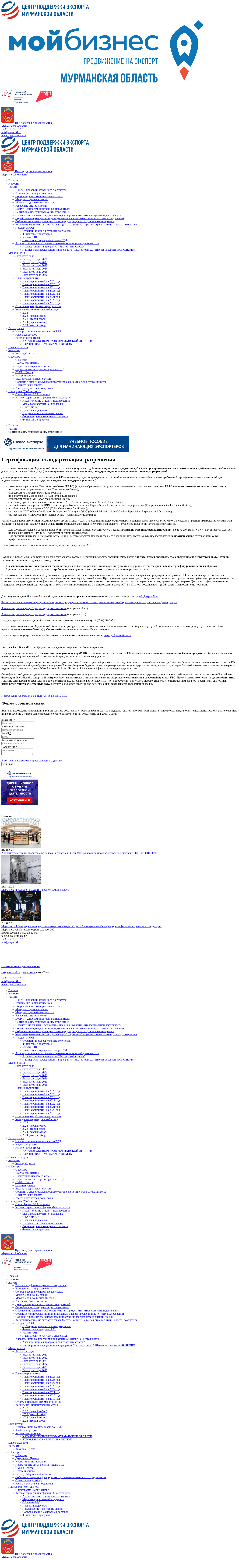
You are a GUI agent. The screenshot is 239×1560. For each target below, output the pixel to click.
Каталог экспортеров (28, 337)
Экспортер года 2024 (34, 268)
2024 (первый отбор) (34, 322)
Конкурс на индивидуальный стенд (36, 309)
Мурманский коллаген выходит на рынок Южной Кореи (35, 889)
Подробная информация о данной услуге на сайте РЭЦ (34, 695)
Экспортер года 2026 (34, 274)
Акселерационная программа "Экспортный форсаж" (53, 246)
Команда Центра (25, 353)
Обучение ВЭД (31, 406)
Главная (13, 180)
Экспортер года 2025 (34, 271)
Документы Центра (27, 362)
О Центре (14, 356)
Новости (13, 183)
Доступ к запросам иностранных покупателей (43, 208)
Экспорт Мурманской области (33, 378)
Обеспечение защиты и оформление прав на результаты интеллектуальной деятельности (68, 215)
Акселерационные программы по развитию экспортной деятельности (57, 243)
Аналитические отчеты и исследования (46, 400)
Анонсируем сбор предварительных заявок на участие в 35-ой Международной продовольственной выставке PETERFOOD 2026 (78, 852)
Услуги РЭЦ (29, 237)
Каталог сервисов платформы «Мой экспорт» (42, 397)
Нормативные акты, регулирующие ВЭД (39, 369)
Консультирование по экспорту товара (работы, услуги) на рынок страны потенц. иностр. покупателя (76, 224)
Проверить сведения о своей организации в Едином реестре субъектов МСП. (47, 545)
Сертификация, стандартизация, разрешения (42, 211)
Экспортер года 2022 (34, 262)
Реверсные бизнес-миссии (31, 205)
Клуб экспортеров (26, 334)
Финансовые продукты (36, 419)
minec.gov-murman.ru (13, 135)
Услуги (12, 186)
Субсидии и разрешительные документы (46, 230)
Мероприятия (16, 252)
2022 (25, 312)
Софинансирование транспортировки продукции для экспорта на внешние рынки (64, 221)
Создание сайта (10, 972)
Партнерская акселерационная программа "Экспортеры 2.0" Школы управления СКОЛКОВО (78, 249)
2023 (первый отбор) (34, 315)
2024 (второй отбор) (34, 325)
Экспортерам (16, 328)
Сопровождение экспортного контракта (39, 196)
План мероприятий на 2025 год (41, 284)
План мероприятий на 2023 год (41, 290)
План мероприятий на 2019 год (41, 303)
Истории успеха (25, 375)
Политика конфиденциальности (20, 966)
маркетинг (29, 972)
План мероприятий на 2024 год (41, 287)
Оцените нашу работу (28, 384)
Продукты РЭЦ (24, 227)
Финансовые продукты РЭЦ (39, 233)
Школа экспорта (18, 347)
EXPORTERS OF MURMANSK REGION (47, 344)
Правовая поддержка (34, 410)
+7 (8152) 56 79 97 (12, 129)
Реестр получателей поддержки (34, 388)
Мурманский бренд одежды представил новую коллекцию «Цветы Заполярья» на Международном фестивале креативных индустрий (81, 926)
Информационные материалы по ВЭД (38, 331)
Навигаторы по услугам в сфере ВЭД (44, 240)
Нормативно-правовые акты (32, 366)
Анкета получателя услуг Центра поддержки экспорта (33, 608)
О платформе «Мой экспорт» (32, 394)
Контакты (14, 350)
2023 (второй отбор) (34, 318)
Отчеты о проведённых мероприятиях (38, 306)
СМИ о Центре (24, 372)
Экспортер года (24, 255)
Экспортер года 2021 (34, 259)
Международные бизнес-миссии (34, 202)
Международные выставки (31, 199)
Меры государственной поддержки (43, 403)
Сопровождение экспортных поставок (45, 416)
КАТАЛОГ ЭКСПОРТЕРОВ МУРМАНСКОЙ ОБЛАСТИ (57, 340)
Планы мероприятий (27, 277)
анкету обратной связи (117, 635)
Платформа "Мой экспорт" (24, 391)
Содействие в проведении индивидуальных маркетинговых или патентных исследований (69, 218)
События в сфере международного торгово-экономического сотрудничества (60, 381)
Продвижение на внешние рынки (42, 413)
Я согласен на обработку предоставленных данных (31, 760)
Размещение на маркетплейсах (33, 193)
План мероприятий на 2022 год (41, 293)
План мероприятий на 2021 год (41, 296)
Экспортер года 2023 (34, 265)
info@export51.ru (11, 132)
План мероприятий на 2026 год (41, 281)
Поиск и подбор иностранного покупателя (40, 189)
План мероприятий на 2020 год (41, 300)
